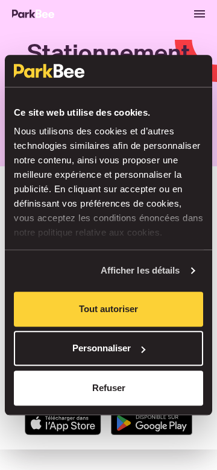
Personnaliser (101, 348)
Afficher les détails (140, 270)
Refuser (108, 388)
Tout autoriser (108, 309)
